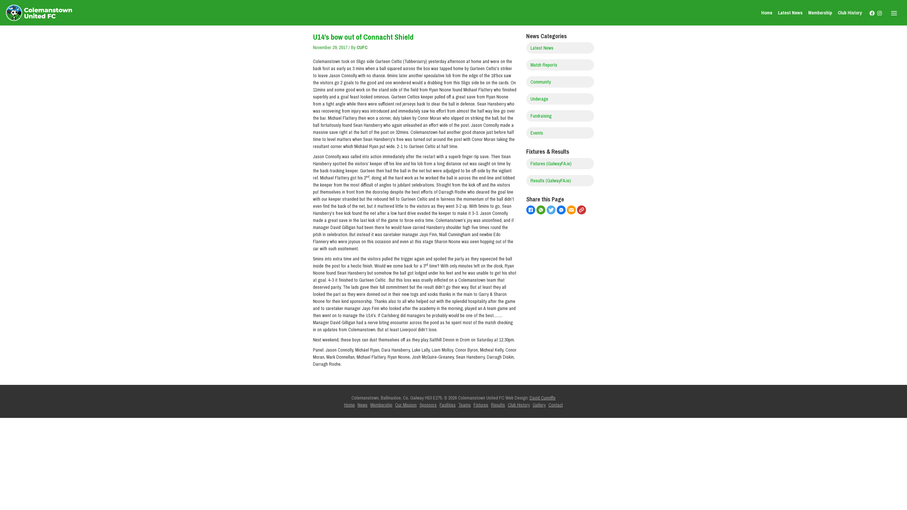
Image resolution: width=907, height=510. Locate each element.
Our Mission (406, 405)
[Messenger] (562, 210)
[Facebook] (872, 13)
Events (537, 133)
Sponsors (428, 405)
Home (766, 12)
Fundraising (541, 116)
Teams (464, 405)
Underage (539, 99)
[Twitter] (552, 210)
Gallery (539, 405)
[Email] (572, 210)
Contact (555, 405)
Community (541, 82)
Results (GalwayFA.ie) (551, 180)
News (363, 405)
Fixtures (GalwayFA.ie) (551, 163)
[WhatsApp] (541, 210)
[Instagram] (879, 13)
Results (498, 405)
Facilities (448, 405)
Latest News (790, 12)
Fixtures (481, 405)
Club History (850, 12)
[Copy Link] (582, 210)
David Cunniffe (543, 398)
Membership (820, 12)
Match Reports (544, 65)
